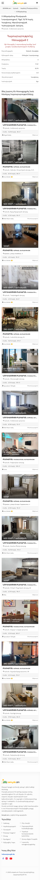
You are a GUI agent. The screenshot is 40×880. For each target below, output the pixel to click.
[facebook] (3, 859)
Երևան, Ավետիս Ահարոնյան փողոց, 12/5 (19, 170)
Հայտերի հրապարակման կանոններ (27, 834)
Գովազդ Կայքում (9, 833)
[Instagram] (7, 859)
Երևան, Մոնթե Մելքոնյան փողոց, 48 (17, 588)
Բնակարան (16, 167)
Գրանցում (6, 839)
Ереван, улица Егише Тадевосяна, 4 (17, 504)
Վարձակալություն (9, 826)
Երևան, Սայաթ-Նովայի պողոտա (16, 630)
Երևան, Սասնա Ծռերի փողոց (15, 546)
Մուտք (5, 836)
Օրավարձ (6, 830)
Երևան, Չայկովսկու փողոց (14, 462)
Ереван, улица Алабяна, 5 (13, 254)
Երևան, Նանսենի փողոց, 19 (14, 337)
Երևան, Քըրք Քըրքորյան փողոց (15, 212)
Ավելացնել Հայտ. (9, 842)
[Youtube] (11, 859)
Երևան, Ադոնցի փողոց (12, 713)
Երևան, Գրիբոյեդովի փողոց (14, 755)
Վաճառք (6, 823)
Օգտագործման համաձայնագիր (27, 827)
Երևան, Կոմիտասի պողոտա (14, 128)
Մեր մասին (26, 823)
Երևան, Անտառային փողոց (14, 379)
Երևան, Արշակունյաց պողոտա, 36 (16, 671)
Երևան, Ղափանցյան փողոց (14, 295)
